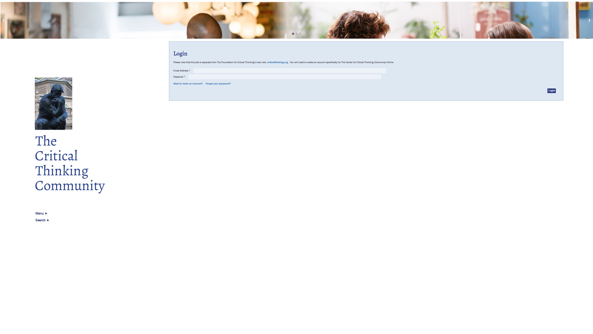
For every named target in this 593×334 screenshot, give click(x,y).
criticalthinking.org (277, 62)
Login (552, 90)
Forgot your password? (218, 83)
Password (179, 76)
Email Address (181, 70)
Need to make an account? (188, 83)
